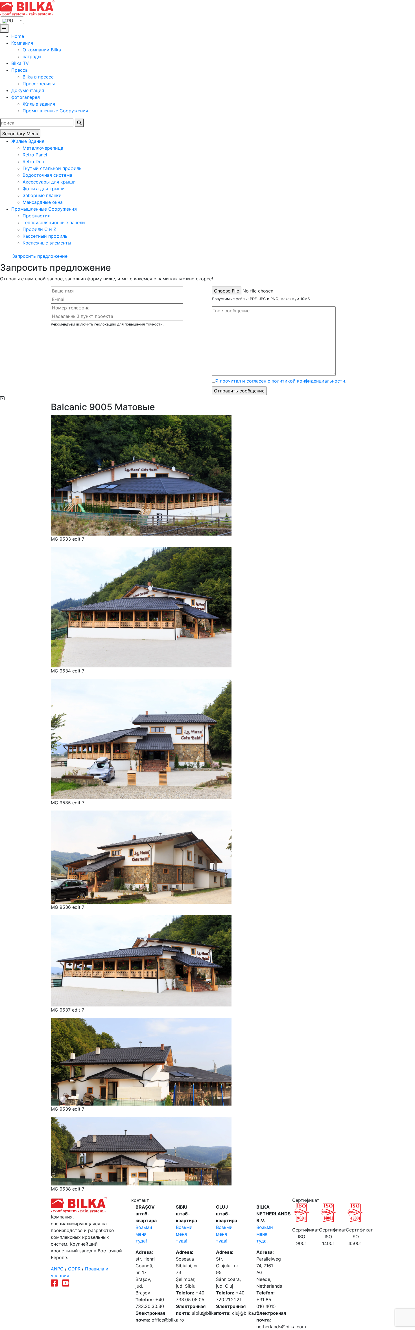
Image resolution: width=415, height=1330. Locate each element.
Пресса (19, 70)
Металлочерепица (43, 148)
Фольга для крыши (44, 188)
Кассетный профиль (45, 236)
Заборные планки (42, 195)
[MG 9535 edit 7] (141, 738)
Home (17, 36)
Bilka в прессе (38, 77)
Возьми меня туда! (144, 1234)
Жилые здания (39, 104)
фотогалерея (25, 97)
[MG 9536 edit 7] (141, 856)
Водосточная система (47, 175)
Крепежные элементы (47, 243)
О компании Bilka (42, 50)
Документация (27, 90)
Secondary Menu (20, 133)
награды (32, 56)
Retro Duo (33, 161)
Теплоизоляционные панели (54, 222)
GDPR (74, 1269)
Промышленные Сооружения (55, 110)
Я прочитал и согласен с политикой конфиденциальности (280, 381)
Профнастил (36, 216)
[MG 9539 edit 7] (141, 1061)
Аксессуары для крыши (49, 182)
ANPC (57, 1269)
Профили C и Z (39, 229)
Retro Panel (35, 155)
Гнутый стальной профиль (52, 168)
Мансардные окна (43, 202)
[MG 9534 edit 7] (141, 607)
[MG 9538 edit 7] (141, 1151)
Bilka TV (20, 63)
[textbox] (12, 21)
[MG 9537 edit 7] (141, 960)
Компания (22, 43)
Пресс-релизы (39, 83)
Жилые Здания (27, 141)
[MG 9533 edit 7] (141, 475)
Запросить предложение (39, 256)
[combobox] (12, 20)
